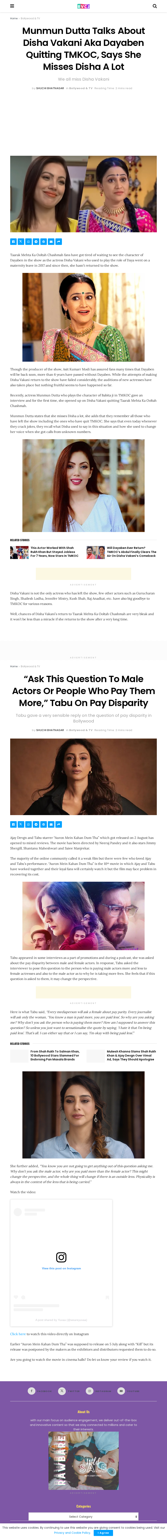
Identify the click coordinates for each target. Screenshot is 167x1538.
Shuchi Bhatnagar (50, 88)
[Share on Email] (51, 241)
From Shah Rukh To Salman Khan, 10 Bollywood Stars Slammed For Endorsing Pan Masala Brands (55, 1055)
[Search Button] (155, 6)
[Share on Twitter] (21, 241)
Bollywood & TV (30, 18)
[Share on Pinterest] (43, 241)
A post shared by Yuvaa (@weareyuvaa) (61, 1320)
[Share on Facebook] (13, 241)
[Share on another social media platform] (58, 241)
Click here (18, 1334)
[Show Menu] (12, 6)
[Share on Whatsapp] (28, 241)
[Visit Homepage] (83, 6)
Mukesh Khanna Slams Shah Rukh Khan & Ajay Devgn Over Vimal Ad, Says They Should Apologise (131, 1055)
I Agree (103, 1533)
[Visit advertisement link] (83, 1461)
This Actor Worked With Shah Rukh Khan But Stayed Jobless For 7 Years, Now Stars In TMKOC (54, 552)
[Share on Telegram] (36, 241)
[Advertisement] (83, 121)
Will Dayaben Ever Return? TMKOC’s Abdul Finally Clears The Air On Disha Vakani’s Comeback (131, 552)
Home (14, 18)
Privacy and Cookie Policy (72, 1533)
